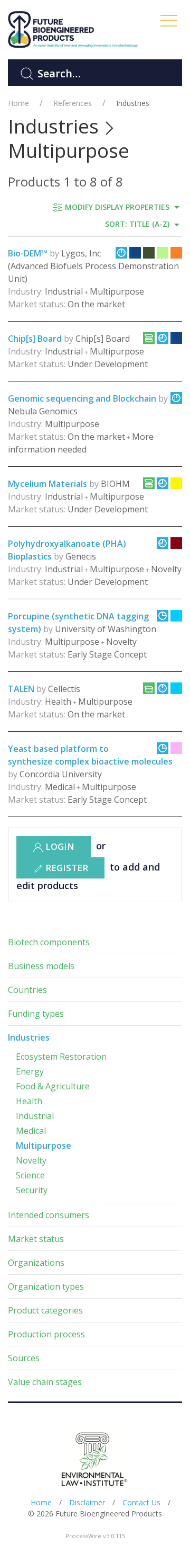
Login (58, 846)
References (72, 103)
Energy (30, 1071)
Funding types (36, 1013)
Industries (132, 103)
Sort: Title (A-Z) (138, 224)
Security (32, 1190)
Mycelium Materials (47, 484)
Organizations (36, 1262)
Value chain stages (45, 1382)
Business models (41, 966)
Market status (36, 1239)
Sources (24, 1358)
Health (29, 1101)
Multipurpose (43, 1145)
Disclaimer (87, 1502)
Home (18, 103)
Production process (46, 1334)
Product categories (45, 1310)
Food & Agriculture (53, 1086)
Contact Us (141, 1502)
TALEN (21, 689)
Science (30, 1175)
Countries (27, 990)
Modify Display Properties (117, 207)
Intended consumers (48, 1215)
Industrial (35, 1116)
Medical (31, 1131)
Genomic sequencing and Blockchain (82, 398)
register (65, 868)
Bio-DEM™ (28, 253)
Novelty (31, 1160)
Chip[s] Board (35, 338)
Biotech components (49, 942)
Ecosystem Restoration (61, 1056)
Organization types (46, 1286)
